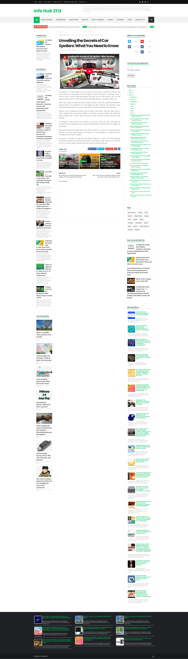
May (131, 111)
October (132, 99)
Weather (137, 229)
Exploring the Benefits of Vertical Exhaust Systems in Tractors (143, 402)
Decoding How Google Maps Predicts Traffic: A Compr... (140, 115)
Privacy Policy (57, 2)
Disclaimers (47, 2)
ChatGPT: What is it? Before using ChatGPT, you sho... (139, 134)
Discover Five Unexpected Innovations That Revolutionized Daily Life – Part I (98, 628)
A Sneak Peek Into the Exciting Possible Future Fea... (138, 123)
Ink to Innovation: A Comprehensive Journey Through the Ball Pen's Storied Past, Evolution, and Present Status (143, 432)
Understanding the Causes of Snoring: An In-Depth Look (143, 532)
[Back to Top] (153, 656)
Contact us (82, 2)
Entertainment (138, 216)
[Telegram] (153, 2)
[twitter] (140, 2)
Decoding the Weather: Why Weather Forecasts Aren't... (140, 160)
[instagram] (142, 2)
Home (35, 2)
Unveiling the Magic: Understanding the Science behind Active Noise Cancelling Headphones (143, 387)
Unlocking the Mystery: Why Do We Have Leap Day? (43, 405)
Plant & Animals (98, 19)
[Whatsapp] (150, 2)
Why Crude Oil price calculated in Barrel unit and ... (139, 166)
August (132, 104)
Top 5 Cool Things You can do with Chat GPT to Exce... (139, 119)
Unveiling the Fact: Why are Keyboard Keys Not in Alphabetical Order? (143, 488)
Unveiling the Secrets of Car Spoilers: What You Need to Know (69, 164)
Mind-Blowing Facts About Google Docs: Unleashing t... (139, 127)
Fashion (146, 216)
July (131, 106)
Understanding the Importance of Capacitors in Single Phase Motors (143, 416)
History (85, 19)
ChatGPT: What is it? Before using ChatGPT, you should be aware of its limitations (143, 519)
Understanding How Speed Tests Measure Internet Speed (143, 447)
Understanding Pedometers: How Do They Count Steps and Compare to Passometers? (143, 342)
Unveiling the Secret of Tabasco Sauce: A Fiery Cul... (139, 153)
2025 (130, 90)
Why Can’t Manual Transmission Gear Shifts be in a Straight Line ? (109, 164)
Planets (135, 226)
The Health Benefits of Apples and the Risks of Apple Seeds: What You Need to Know (143, 475)
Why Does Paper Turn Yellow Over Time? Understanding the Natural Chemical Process (143, 372)
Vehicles (65, 35)
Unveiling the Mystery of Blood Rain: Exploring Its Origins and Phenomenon (143, 504)
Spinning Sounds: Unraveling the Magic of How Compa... (139, 177)
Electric (130, 216)
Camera (140, 212)
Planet (110, 19)
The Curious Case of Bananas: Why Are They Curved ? (143, 460)
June (131, 108)
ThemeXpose (43, 656)
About (40, 2)
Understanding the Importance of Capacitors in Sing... (139, 141)
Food (130, 19)
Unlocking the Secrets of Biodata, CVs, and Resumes (142, 313)
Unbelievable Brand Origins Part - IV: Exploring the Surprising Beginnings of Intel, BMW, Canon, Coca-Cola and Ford (56, 629)
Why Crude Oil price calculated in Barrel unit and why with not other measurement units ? (57, 641)
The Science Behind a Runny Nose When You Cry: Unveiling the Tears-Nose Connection (44, 483)
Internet (120, 19)
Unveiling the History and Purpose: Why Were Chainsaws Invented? (137, 639)
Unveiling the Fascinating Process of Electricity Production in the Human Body (57, 617)
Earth (146, 212)
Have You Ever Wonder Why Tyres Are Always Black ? (89, 165)
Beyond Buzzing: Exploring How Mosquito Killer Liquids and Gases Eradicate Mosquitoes (143, 593)
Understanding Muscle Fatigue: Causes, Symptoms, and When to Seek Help (137, 628)
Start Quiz (131, 75)
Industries (73, 19)
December (133, 97)
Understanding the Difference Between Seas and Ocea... (138, 138)
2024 (130, 93)
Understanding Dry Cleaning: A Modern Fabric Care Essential (43, 358)
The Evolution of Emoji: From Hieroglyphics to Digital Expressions (142, 328)
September (133, 101)
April (131, 113)
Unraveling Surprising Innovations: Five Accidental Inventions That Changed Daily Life (44, 178)
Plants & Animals (144, 226)
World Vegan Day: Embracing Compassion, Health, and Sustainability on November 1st (99, 27)
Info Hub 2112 (47, 11)
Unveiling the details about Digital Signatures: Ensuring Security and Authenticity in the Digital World (138, 249)
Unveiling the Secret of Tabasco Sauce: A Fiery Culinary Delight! (143, 563)
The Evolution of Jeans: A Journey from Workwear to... (139, 149)
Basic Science (46, 19)
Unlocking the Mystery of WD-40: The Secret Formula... (140, 145)
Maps (129, 226)
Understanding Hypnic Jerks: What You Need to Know (43, 381)
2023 (130, 95)
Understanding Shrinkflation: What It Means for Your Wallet (143, 578)
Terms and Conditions (70, 2)
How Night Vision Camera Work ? (139, 163)
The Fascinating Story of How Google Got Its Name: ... (140, 156)
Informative (61, 19)
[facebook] (148, 2)
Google (135, 219)
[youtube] (145, 2)
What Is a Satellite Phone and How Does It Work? (43, 335)
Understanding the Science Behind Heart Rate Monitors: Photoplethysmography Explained (44, 430)
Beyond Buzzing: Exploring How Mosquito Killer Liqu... (139, 173)
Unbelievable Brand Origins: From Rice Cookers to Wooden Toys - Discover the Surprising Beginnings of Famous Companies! (143, 547)
